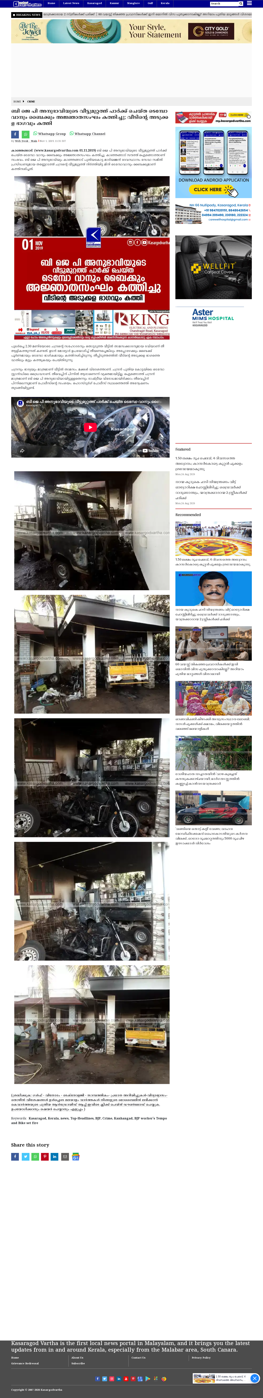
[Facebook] (97, 1378)
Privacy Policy (201, 1357)
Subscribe (78, 1363)
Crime (31, 101)
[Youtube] (126, 1378)
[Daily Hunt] (155, 1378)
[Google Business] (139, 1378)
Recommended (188, 515)
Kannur (114, 3)
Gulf (150, 3)
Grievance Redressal (25, 1363)
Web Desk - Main (26, 141)
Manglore (133, 3)
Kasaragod (94, 3)
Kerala (165, 3)
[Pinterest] (133, 1378)
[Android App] (147, 1378)
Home (51, 3)
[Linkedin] (118, 1378)
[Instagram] (111, 1378)
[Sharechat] (163, 1378)
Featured (182, 450)
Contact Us (139, 1357)
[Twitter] (104, 1378)
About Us (77, 1357)
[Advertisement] (126, 70)
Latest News (71, 3)
